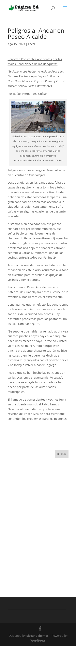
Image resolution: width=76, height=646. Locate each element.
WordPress (38, 640)
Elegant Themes (37, 636)
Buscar (61, 454)
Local (31, 44)
